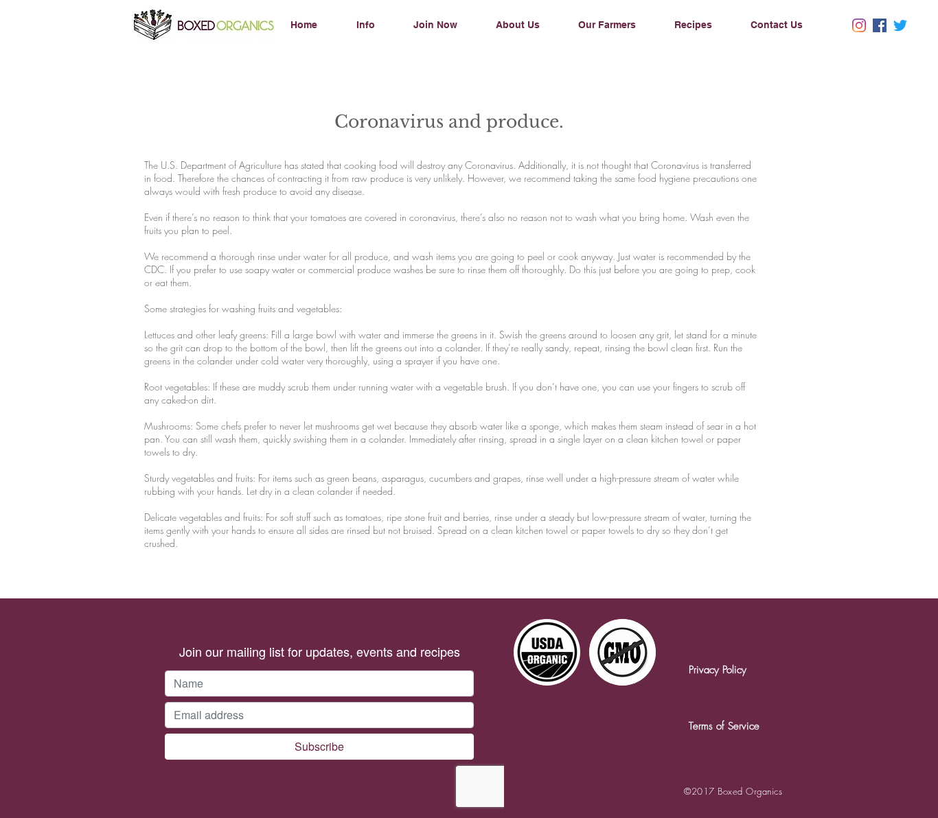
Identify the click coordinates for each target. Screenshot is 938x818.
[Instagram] (859, 25)
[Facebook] (879, 25)
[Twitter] (900, 25)
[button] (378, 24)
